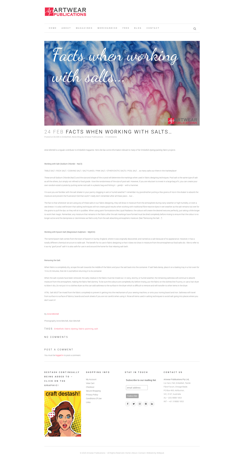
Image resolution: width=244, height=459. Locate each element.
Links (88, 402)
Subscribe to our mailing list (141, 380)
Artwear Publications (93, 137)
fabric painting (86, 329)
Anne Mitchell (53, 314)
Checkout (90, 387)
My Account (91, 379)
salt (96, 329)
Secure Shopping (93, 391)
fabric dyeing (71, 329)
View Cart (90, 383)
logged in (60, 355)
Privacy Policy (92, 395)
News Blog (76, 137)
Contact (141, 453)
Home (127, 453)
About (134, 453)
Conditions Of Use (94, 398)
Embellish (66, 137)
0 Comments (111, 137)
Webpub (160, 453)
